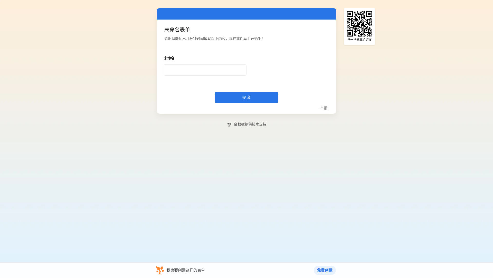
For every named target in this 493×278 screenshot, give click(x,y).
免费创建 (325, 270)
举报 (323, 108)
